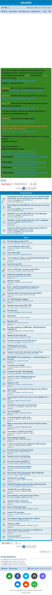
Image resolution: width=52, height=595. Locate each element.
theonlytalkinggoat (20, 353)
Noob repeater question (16, 438)
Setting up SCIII (13, 524)
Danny (17, 378)
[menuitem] (6, 7)
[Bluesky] (18, 584)
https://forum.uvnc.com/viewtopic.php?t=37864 (18, 131)
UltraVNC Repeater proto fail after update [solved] (26, 484)
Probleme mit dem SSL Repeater (20, 371)
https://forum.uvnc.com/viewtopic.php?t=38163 (18, 151)
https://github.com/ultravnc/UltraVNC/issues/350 (19, 175)
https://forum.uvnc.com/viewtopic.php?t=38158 (26, 91)
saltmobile (18, 373)
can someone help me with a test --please (23, 518)
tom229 (17, 427)
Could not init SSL (14, 264)
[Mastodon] (43, 576)
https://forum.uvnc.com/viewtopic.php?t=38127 (18, 108)
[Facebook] (18, 576)
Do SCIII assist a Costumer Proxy (20, 450)
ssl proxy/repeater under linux (19, 417)
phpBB (19, 590)
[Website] (9, 576)
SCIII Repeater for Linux (16, 346)
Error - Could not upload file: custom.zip (23, 287)
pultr (16, 317)
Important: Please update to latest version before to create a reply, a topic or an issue (27, 229)
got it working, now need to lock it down (23, 496)
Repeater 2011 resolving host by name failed (24, 293)
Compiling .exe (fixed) (15, 365)
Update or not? (13, 383)
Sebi (16, 451)
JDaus (17, 491)
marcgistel (18, 433)
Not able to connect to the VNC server (21, 341)
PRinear (17, 243)
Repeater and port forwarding (18, 456)
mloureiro (18, 392)
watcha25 (18, 271)
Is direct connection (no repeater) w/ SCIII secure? (26, 444)
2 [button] (26, 188)
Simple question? (14, 536)
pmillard (17, 312)
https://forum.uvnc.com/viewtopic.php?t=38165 (29, 162)
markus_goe (19, 294)
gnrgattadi (18, 342)
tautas (17, 367)
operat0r (17, 479)
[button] (35, 188)
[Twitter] (26, 576)
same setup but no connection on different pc (25, 530)
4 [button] (32, 188)
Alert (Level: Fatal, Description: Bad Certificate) (25, 473)
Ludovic (18, 200)
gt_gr (16, 458)
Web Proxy (11, 316)
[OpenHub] (34, 584)
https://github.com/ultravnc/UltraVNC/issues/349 (19, 170)
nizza (16, 337)
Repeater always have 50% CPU (19, 305)
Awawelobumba (20, 288)
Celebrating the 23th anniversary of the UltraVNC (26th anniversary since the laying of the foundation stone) (28, 197)
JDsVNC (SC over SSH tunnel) (19, 489)
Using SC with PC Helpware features (21, 377)
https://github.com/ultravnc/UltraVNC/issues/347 (19, 159)
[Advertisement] (26, 40)
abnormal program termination (19, 467)
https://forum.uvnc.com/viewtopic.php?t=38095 (18, 80)
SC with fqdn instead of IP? (18, 241)
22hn (16, 463)
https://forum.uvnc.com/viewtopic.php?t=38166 (29, 167)
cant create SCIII (13, 253)
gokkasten (18, 331)
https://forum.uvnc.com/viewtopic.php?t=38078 (18, 121)
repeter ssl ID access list (16, 335)
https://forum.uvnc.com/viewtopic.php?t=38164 (31, 157)
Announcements (18, 201)
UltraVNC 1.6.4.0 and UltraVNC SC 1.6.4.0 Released (27, 214)
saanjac (17, 419)
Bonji (16, 259)
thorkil (17, 276)
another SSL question (15, 512)
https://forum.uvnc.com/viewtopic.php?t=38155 (18, 98)
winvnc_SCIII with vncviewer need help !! (23, 269)
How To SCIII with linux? (17, 507)
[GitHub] (34, 576)
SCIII (3, 180)
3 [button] (29, 188)
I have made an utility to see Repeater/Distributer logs (28, 258)
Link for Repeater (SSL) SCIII (18, 246)
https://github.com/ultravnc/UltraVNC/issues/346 (19, 154)
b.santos (17, 384)
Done (16, 468)
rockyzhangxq (19, 406)
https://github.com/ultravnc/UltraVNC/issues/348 (19, 165)
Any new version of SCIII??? (18, 461)
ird (16, 520)
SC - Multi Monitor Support (17, 299)
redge (17, 400)
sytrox (17, 254)
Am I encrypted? (13, 411)
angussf (17, 282)
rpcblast (17, 497)
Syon (16, 307)
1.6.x (14, 223)
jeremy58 (18, 301)
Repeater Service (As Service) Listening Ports (25, 352)
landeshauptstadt (20, 508)
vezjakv (17, 248)
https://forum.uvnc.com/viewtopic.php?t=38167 (31, 172)
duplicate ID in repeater (16, 478)
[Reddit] (26, 584)
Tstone (17, 502)
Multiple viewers (13, 281)
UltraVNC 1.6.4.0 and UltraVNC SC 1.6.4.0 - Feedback (27, 220)
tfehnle (17, 266)
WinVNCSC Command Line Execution (22, 405)
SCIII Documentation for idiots (19, 275)
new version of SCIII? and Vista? (20, 431)
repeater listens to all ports (17, 501)
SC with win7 (12, 311)
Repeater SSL (12, 321)
